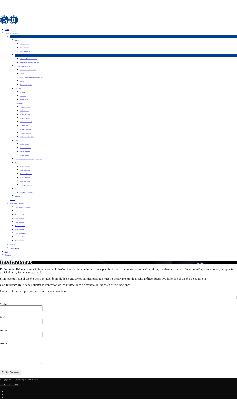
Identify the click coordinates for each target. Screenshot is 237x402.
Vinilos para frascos (19, 222)
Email (3, 317)
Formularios (18, 88)
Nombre (4, 304)
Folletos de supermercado (26, 122)
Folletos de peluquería (25, 133)
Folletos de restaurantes (25, 129)
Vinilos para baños (19, 237)
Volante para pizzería (25, 181)
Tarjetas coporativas (24, 47)
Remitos (22, 81)
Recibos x (22, 92)
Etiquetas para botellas (25, 148)
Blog (6, 252)
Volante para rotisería (25, 177)
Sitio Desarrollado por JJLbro (10, 385)
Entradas (17, 188)
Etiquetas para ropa (24, 155)
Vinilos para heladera (20, 218)
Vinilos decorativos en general (22, 207)
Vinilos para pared (19, 214)
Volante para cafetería (25, 170)
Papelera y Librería (14, 248)
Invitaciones (18, 55)
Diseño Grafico (13, 244)
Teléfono (4, 330)
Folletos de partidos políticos (27, 136)
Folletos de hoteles (24, 110)
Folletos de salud (24, 125)
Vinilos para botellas (20, 226)
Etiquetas (17, 140)
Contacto (8, 255)
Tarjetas (17, 40)
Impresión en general (15, 36)
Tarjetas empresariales (25, 51)
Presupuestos (23, 96)
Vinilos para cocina (19, 229)
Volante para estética (25, 166)
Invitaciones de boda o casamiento (28, 59)
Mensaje (4, 343)
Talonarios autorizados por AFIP (28, 70)
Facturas (22, 73)
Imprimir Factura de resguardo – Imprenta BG (31, 77)
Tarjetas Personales (24, 44)
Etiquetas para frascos (25, 151)
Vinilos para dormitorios (21, 233)
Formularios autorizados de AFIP (23, 66)
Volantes (17, 162)
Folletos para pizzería (25, 114)
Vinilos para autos (19, 240)
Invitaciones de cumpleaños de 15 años (29, 62)
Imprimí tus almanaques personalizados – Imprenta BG (28, 159)
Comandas (17, 196)
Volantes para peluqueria (26, 185)
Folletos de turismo (25, 118)
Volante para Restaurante (26, 174)
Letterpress (12, 200)
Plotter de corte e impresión (17, 203)
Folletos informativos (25, 107)
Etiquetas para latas (24, 144)
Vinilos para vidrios (20, 211)
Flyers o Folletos (19, 103)
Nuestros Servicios (11, 33)
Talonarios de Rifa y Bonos (26, 192)
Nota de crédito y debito (26, 84)
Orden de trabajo (24, 99)
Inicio (7, 30)
